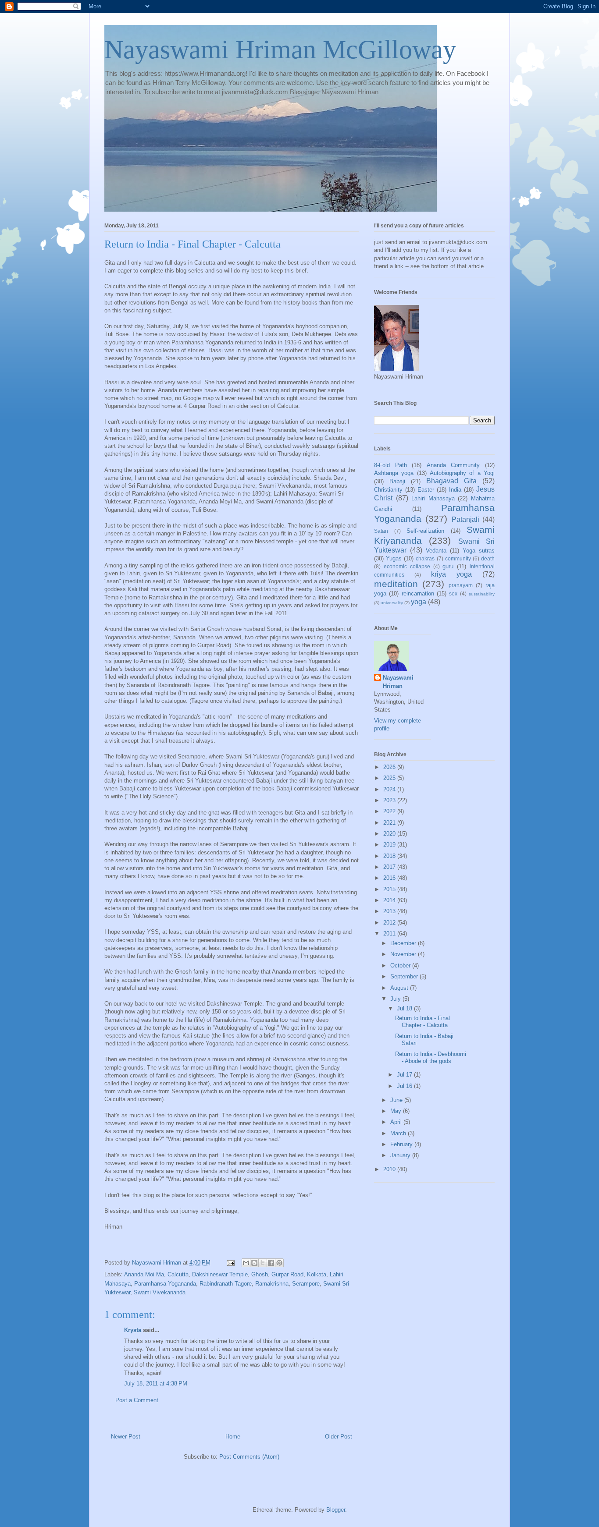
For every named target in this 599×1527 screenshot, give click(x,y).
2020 (390, 833)
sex (453, 593)
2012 (390, 922)
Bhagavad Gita (451, 481)
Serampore (306, 1283)
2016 (390, 878)
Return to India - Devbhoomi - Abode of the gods (430, 1057)
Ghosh (259, 1274)
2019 (390, 844)
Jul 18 (405, 1008)
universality (392, 602)
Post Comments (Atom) (249, 1456)
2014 (390, 900)
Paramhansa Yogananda (165, 1283)
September (405, 976)
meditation (396, 584)
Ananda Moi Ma (144, 1274)
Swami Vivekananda (159, 1292)
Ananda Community (453, 465)
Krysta (132, 1330)
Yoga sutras (479, 550)
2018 (390, 856)
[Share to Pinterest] (279, 1262)
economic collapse (407, 566)
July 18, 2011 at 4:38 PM (155, 1383)
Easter (425, 489)
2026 (390, 767)
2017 (390, 867)
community (458, 558)
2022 (390, 811)
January (401, 1155)
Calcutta (178, 1274)
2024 (390, 789)
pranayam (461, 585)
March (399, 1133)
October (401, 965)
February (402, 1144)
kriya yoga (451, 574)
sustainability (482, 594)
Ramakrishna (272, 1283)
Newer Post (125, 1436)
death (488, 558)
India (455, 489)
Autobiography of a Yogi (462, 473)
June (397, 1100)
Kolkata (316, 1274)
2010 (390, 1169)
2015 (390, 889)
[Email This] (246, 1262)
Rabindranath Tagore (226, 1283)
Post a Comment (136, 1400)
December (404, 943)
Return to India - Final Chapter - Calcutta (422, 1021)
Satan (381, 531)
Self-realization (425, 531)
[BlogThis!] (254, 1262)
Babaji (397, 481)
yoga (418, 602)
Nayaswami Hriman (398, 681)
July (396, 999)
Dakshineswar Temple (220, 1274)
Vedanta (436, 550)
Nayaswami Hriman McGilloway (280, 49)
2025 (390, 778)
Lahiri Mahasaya (433, 498)
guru (447, 566)
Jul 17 (405, 1074)
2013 (390, 911)
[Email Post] (230, 1262)
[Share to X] (262, 1262)
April (396, 1122)
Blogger (335, 1509)
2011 (390, 933)
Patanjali (465, 519)
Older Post (338, 1436)
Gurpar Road (287, 1274)
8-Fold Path (390, 465)
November (404, 954)
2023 (390, 800)
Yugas (394, 558)
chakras (425, 558)
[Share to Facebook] (271, 1262)
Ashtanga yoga (394, 473)
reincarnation (418, 593)
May (396, 1111)
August (400, 988)
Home (232, 1436)
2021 (390, 822)
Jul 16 (405, 1086)
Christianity (388, 489)
